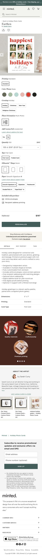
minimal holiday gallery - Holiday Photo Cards (35, 413)
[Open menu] (4, 9)
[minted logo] (10, 9)
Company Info (8, 518)
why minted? (21, 246)
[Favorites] (33, 9)
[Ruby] (28, 94)
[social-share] (3, 30)
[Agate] (4, 94)
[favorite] (8, 30)
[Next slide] (40, 54)
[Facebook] (17, 544)
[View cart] (38, 9)
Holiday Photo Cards (17, 435)
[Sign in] (28, 9)
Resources (7, 532)
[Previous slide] (1, 54)
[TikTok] (22, 544)
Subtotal (5, 216)
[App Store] (11, 538)
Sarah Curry (7, 26)
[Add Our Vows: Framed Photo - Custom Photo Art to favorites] (11, 398)
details (7, 246)
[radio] (5, 83)
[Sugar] (22, 94)
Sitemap (27, 550)
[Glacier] (16, 94)
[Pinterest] (19, 544)
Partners (6, 527)
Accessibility (34, 550)
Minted (4, 435)
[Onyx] (34, 94)
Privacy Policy (20, 550)
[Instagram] (25, 544)
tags (35, 246)
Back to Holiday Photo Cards (12, 21)
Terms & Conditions (9, 550)
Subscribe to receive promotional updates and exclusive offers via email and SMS (20, 446)
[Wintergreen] (10, 94)
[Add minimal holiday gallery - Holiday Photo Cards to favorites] (40, 398)
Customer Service (9, 523)
